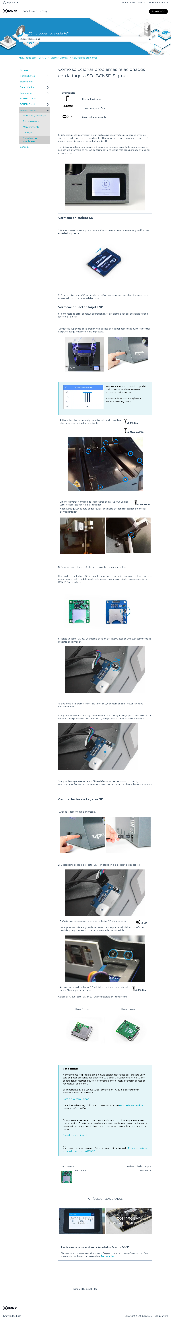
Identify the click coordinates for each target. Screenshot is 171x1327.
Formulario (107, 1256)
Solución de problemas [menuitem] (30, 140)
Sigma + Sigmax (59, 58)
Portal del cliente (158, 2)
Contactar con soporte (133, 2)
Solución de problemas (84, 58)
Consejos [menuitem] (27, 132)
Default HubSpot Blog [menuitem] (85, 1289)
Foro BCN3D (158, 11)
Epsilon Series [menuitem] (27, 76)
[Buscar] (149, 39)
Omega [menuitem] (24, 70)
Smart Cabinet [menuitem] (27, 87)
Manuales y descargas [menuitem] (34, 115)
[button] (48, 76)
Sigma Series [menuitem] (26, 81)
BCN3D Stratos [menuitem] (28, 98)
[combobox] (83, 39)
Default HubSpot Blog (35, 11)
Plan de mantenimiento (75, 1135)
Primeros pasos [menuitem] (31, 121)
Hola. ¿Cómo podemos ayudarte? (44, 33)
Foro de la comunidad (76, 1099)
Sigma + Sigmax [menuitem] (28, 110)
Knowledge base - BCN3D (32, 58)
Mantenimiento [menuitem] (31, 127)
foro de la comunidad (131, 1105)
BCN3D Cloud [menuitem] (27, 104)
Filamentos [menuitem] (26, 93)
